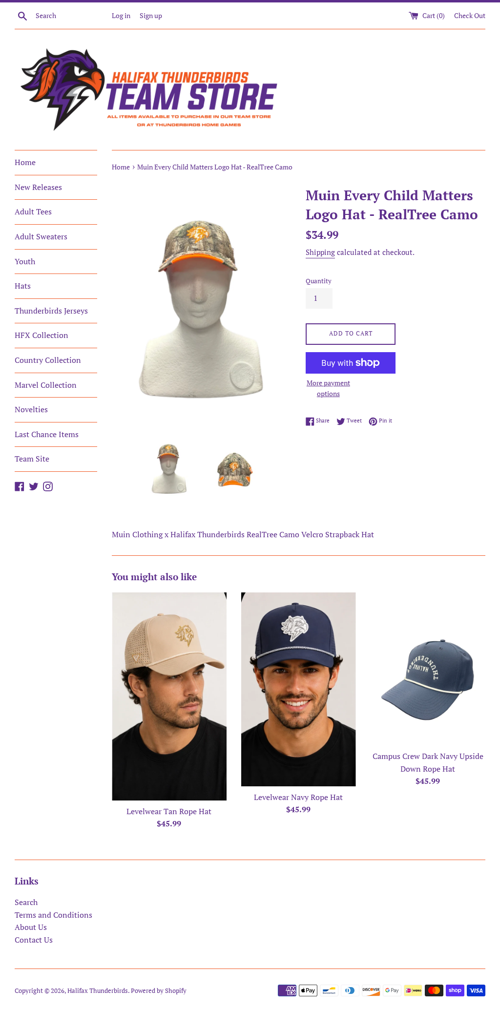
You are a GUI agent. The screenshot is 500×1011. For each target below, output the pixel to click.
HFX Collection (41, 335)
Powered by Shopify (159, 991)
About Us (31, 927)
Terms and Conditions (53, 914)
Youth (25, 261)
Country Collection (48, 360)
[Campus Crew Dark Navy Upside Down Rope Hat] (428, 668)
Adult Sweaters (41, 236)
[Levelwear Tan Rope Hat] (169, 696)
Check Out (469, 15)
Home (25, 162)
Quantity (319, 281)
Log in (121, 15)
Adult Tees (33, 211)
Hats (23, 285)
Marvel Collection (46, 384)
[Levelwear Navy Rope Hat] (298, 689)
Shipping (320, 252)
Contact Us (34, 939)
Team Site (32, 458)
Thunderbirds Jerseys (51, 310)
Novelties (31, 409)
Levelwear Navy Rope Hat (298, 797)
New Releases (38, 187)
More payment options (328, 388)
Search (26, 902)
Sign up (151, 15)
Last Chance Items (47, 434)
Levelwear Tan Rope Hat (168, 811)
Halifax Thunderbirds (97, 991)
